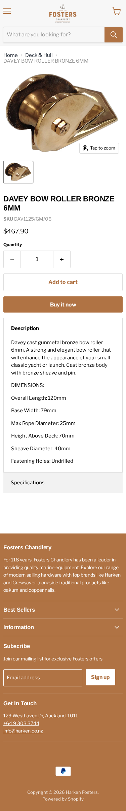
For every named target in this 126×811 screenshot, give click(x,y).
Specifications (28, 483)
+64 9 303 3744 (21, 723)
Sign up (100, 677)
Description (25, 328)
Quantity (12, 244)
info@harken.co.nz (23, 731)
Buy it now (63, 304)
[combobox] (53, 34)
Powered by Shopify (63, 799)
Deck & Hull (39, 55)
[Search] (113, 34)
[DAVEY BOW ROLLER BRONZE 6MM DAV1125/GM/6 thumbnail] (18, 172)
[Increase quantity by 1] (62, 259)
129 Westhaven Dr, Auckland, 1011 (40, 715)
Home (10, 55)
